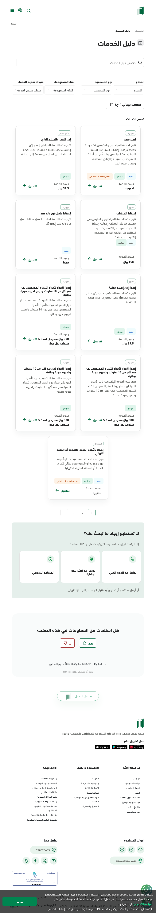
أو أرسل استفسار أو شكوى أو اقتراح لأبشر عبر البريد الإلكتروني (103, 589)
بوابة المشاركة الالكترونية (46, 801)
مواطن (121, 242)
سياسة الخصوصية (132, 783)
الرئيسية (139, 30)
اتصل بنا (95, 778)
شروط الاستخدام (133, 788)
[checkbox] (87, 643)
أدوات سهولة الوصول (131, 802)
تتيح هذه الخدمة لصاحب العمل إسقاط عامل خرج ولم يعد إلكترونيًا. (45, 220)
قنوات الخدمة (93, 792)
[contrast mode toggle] (140, 849)
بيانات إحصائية (134, 807)
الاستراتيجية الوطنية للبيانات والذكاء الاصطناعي (45, 790)
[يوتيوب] (53, 860)
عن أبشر (137, 778)
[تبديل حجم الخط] (131, 849)
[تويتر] (44, 860)
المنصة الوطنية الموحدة (46, 783)
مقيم (131, 242)
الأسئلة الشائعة (92, 788)
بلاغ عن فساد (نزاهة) (90, 783)
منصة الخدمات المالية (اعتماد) (44, 815)
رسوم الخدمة (126, 183)
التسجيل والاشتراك (90, 806)
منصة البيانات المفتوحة (47, 796)
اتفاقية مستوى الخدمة (130, 797)
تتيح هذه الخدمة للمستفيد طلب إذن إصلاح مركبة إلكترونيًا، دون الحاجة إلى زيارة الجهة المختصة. (111, 297)
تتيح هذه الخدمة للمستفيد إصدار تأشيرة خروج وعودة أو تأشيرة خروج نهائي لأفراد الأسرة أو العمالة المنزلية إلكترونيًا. (80, 463)
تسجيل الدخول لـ (82, 696)
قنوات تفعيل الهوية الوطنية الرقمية (86, 799)
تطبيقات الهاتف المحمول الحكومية (42, 819)
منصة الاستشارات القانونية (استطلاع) (45, 808)
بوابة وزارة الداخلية (49, 778)
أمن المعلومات (133, 811)
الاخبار (137, 792)
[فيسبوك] (35, 860)
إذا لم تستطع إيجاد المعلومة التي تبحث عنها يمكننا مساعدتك (103, 543)
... (64, 512)
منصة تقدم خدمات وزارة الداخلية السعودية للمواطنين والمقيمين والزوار (103, 733)
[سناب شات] (26, 860)
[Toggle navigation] (11, 10)
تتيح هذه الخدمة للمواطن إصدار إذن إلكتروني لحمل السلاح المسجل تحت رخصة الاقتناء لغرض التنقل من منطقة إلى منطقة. (46, 149)
